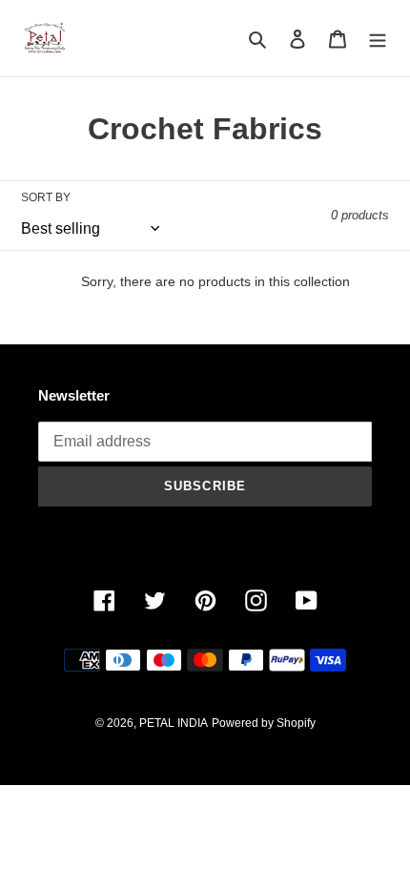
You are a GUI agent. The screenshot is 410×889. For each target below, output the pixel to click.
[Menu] (378, 38)
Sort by (46, 197)
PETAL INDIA (173, 723)
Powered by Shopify (264, 723)
